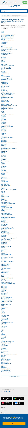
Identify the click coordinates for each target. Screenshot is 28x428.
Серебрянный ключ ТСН (6, 282)
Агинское (3, 50)
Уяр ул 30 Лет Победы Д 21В (7, 341)
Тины (2, 320)
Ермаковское (4, 140)
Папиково (3, 247)
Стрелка (3, 302)
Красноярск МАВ (5, 184)
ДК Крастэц (3, 130)
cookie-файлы (13, 417)
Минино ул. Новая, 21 (6, 216)
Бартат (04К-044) (5, 74)
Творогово (3, 316)
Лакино (2, 195)
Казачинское (4, 158)
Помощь (3, 407)
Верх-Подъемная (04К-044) (7, 97)
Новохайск (3, 236)
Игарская (3, 152)
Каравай (3, 165)
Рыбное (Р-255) (4, 272)
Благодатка (3, 85)
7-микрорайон (4, 42)
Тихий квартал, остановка (7, 322)
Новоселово (3, 235)
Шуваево (3, 366)
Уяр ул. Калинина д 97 (6, 342)
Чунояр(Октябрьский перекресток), (9, 354)
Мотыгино (3, 220)
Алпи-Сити (3, 56)
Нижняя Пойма (4, 224)
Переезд (3, 253)
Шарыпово (3, 358)
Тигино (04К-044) (4, 319)
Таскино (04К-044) (5, 315)
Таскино (3, 314)
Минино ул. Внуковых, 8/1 (7, 214)
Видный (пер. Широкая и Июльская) (9, 105)
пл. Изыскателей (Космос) (7, 257)
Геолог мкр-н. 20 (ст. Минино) (7, 114)
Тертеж (2, 31)
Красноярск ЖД (4, 183)
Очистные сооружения (6, 246)
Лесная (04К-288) (5, 196)
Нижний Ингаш (4, 223)
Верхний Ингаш (4, 100)
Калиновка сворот (5, 160)
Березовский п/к (4, 82)
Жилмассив (3, 144)
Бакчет (2, 69)
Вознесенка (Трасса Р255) (7, 108)
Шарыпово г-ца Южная (6, 359)
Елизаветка (3, 133)
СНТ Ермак (3, 290)
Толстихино (3, 323)
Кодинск (3, 173)
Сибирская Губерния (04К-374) (8, 283)
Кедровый (3, 170)
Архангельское (4, 64)
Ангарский (3, 57)
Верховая (3, 103)
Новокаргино (4, 231)
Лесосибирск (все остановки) (7, 35)
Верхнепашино (4, 98)
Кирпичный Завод (5, 171)
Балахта (3, 71)
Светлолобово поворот (6, 280)
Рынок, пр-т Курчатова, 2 (6, 274)
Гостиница (3, 119)
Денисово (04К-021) (5, 125)
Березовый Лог (4, 83)
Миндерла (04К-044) (5, 213)
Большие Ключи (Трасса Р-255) (8, 93)
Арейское (3, 61)
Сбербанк (3, 279)
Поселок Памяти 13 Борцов (7, 261)
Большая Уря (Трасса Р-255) (7, 92)
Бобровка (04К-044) (5, 86)
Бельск (2, 75)
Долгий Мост (4, 132)
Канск (2, 162)
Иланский (3, 154)
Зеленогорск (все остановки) (7, 41)
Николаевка (3, 225)
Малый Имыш (4, 206)
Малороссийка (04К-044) (6, 205)
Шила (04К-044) (4, 362)
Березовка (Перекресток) (6, 78)
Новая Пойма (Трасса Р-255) (7, 228)
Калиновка (3, 159)
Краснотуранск (4, 181)
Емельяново (4, 136)
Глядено (3, 115)
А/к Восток (3, 43)
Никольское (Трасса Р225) (7, 227)
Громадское (3, 122)
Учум (2, 340)
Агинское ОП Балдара (6, 52)
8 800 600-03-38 (7, 391)
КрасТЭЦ (3, 187)
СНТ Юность (3, 294)
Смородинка (4, 287)
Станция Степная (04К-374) (7, 300)
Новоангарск (4, 229)
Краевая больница (5, 178)
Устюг (2, 338)
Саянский (3, 276)
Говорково (3, 116)
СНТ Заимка (3, 291)
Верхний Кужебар (5, 101)
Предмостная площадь (6, 263)
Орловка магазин (5, 245)
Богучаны (3, 89)
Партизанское (4, 249)
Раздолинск (3, 267)
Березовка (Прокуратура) (6, 79)
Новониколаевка (5, 232)
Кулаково (3, 191)
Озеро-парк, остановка (6, 240)
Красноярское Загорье (6, 185)
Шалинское (3, 355)
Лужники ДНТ (4, 200)
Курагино (3, 192)
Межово (3, 210)
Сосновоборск (4, 296)
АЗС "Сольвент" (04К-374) (6, 53)
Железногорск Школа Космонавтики (9, 143)
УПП (2, 333)
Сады (2, 275)
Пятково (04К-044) (5, 265)
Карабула (3, 163)
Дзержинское (4, 127)
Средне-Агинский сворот (6, 297)
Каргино (3, 167)
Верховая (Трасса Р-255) (6, 104)
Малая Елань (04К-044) (6, 202)
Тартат (2, 311)
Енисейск (3, 138)
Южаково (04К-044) (5, 370)
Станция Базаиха (5, 298)
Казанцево (3, 156)
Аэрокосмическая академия (7, 65)
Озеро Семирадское (5, 239)
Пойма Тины (4, 260)
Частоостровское (5, 349)
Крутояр (3, 188)
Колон (2, 176)
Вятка (2, 111)
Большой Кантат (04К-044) (7, 94)
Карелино (3, 169)
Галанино (3, 112)
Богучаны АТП (4, 90)
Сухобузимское (4, 307)
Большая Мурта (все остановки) (8, 34)
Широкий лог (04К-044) (6, 363)
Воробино (3, 109)
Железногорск (4, 141)
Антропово (3, 58)
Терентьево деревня (5, 318)
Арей (2, 60)
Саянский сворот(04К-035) (7, 278)
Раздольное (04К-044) (6, 268)
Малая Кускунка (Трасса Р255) (8, 203)
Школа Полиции (4, 365)
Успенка (3, 334)
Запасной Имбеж (5, 149)
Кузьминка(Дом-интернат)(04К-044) (9, 189)
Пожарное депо (4, 258)
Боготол (3, 87)
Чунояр (2, 352)
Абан (2, 46)
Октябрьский (4, 242)
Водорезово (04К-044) (6, 107)
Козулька (3, 174)
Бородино (3, 96)
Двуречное (3, 123)
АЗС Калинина (4, 54)
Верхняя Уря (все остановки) (7, 36)
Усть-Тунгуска (4, 336)
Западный (3, 147)
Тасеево (3, 312)
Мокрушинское (4, 218)
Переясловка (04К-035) (6, 254)
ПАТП (2, 250)
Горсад (2, 118)
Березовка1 (3, 80)
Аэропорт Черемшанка (6, 68)
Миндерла (3, 211)
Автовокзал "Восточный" (6, 47)
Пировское (3, 256)
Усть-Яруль (3, 337)
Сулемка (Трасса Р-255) (6, 304)
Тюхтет (2, 329)
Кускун (2, 194)
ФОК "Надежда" (4, 345)
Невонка (3, 221)
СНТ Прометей (4, 293)
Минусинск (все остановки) (7, 38)
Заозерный (3, 145)
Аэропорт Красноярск (6, 67)
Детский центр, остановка (7, 126)
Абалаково (3, 45)
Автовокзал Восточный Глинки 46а (9, 49)
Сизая (2, 285)
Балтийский (3, 72)
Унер (2, 331)
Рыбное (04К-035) (5, 271)
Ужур (2, 330)
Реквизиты (3, 410)
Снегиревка (3, 289)
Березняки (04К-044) (5, 76)
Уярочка (3, 344)
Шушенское (3, 367)
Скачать (25, 2)
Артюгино (3, 63)
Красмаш (3, 180)
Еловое (2, 134)
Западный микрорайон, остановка (9, 148)
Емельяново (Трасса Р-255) (7, 137)
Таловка (3, 308)
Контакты (3, 412)
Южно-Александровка (6, 371)
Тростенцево (4, 326)
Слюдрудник (4, 286)
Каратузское (4, 166)
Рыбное (2, 269)
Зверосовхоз (4, 151)
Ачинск (2, 32)
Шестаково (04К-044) (5, 360)
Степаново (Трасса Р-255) (7, 301)
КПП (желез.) (4, 177)
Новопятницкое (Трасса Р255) (7, 234)
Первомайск (4, 251)
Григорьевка (4, 120)
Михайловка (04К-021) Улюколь (8, 217)
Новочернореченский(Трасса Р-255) (9, 238)
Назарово (3, 39)
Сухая (2, 305)
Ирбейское (3, 155)
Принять (14, 423)
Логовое (3, 198)
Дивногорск (3, 129)
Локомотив (3, 199)
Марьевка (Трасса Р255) (6, 209)
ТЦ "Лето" (3, 327)
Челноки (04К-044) (5, 351)
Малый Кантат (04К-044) (6, 207)
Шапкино (3, 356)
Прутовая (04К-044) (5, 264)
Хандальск (3, 348)
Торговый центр (4, 325)
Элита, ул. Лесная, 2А (5, 369)
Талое (2, 309)
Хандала (3, 347)
